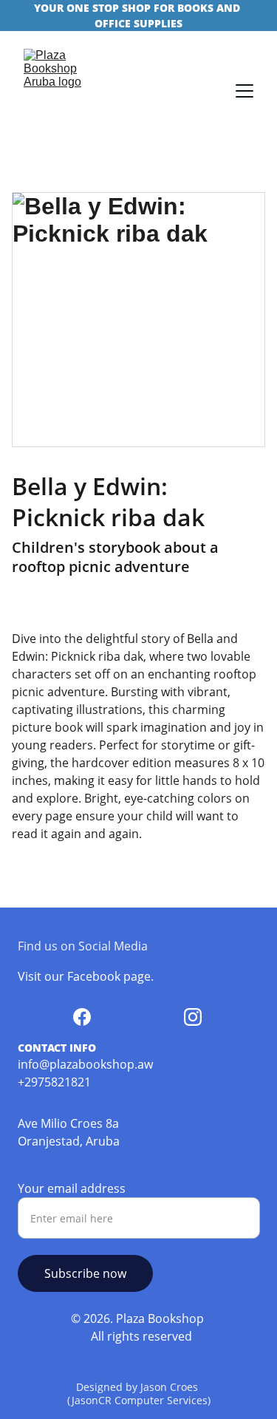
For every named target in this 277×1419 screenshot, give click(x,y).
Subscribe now (85, 1273)
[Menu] (244, 91)
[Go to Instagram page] (193, 1017)
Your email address (72, 1188)
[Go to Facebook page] (82, 1017)
